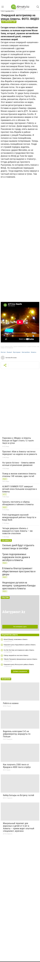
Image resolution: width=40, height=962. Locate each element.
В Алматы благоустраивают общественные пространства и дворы (18, 571)
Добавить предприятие (20, 671)
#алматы (33, 352)
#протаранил (17, 352)
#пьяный (9, 352)
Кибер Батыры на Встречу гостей (18, 795)
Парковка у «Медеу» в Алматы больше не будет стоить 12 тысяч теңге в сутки (18, 440)
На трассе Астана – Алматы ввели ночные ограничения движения (18, 464)
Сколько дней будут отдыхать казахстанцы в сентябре (18, 547)
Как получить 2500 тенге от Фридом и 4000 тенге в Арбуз (17, 765)
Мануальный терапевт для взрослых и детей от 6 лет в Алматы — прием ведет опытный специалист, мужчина (18, 827)
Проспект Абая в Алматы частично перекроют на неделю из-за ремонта (19, 452)
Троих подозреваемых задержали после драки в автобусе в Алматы (16, 557)
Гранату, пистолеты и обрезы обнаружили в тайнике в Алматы (18, 503)
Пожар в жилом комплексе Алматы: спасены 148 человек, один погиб (19, 474)
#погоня (3, 352)
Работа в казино (11, 703)
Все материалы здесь (20, 627)
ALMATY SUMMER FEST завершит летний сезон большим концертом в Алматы (19, 489)
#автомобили (26, 352)
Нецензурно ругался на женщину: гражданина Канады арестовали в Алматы (19, 585)
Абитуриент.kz (13, 612)
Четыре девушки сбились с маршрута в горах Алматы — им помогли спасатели (17, 531)
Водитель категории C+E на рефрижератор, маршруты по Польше (16, 734)
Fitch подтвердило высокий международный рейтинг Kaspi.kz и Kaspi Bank (19, 517)
